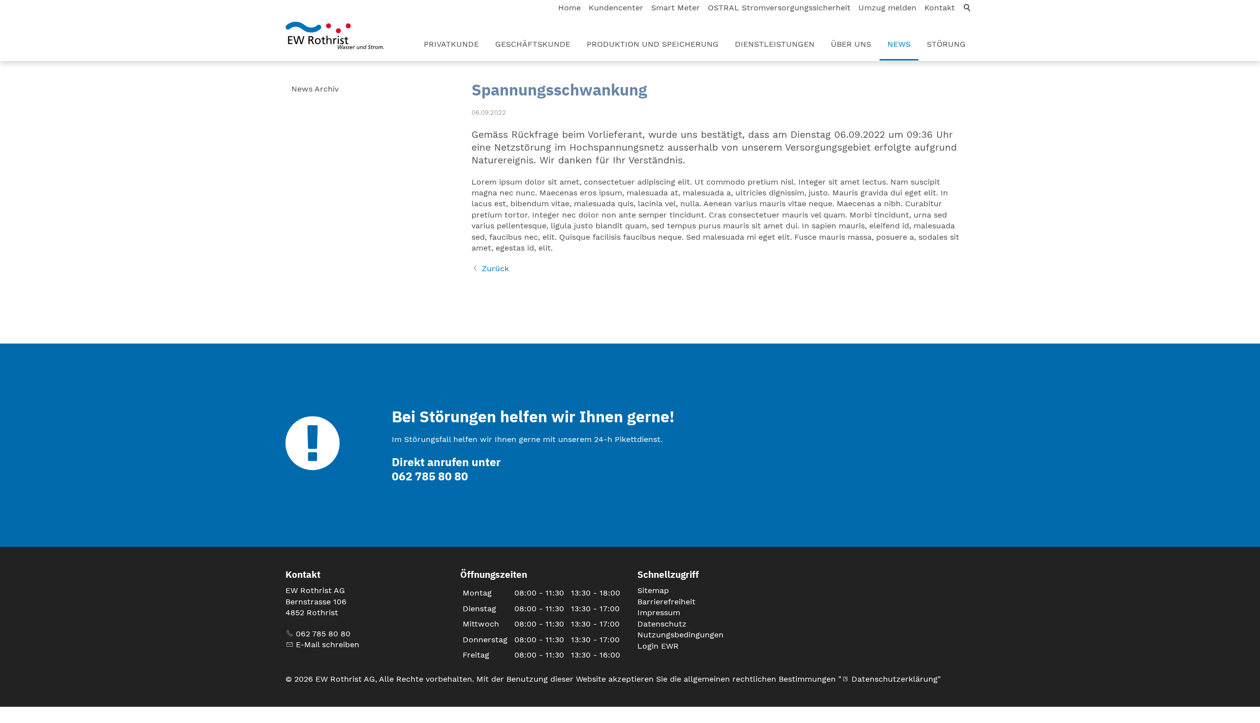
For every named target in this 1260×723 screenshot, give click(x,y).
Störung (946, 44)
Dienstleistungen (775, 44)
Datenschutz (662, 624)
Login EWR (658, 646)
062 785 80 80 (323, 633)
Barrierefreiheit (666, 601)
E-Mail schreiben (327, 644)
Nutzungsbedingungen (680, 634)
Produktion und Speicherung (653, 44)
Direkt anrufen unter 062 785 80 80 (446, 468)
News (899, 44)
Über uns (851, 44)
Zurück (495, 268)
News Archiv (315, 89)
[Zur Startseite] (334, 35)
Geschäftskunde (532, 44)
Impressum (658, 612)
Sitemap (653, 590)
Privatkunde (451, 44)
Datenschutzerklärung (894, 679)
